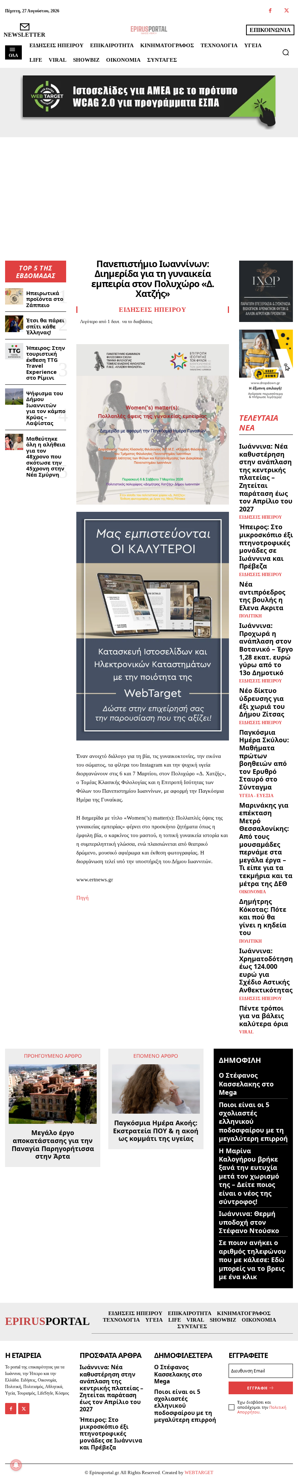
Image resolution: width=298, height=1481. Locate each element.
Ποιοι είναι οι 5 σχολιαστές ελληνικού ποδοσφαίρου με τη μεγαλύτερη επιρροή (253, 1121)
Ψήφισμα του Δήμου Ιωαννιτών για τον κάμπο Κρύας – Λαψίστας (45, 408)
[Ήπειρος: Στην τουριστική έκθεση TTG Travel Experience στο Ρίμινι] (14, 351)
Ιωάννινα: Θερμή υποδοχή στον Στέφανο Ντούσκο (249, 1222)
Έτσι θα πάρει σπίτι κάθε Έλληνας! (45, 326)
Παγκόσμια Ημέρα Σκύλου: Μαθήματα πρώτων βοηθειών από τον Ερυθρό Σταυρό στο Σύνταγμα (264, 759)
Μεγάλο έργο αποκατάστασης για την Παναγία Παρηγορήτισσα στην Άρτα (53, 1144)
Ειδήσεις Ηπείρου (152, 309)
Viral (246, 1032)
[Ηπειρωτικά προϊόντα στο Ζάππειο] (14, 296)
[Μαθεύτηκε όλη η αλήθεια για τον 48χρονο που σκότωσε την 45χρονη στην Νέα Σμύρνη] (14, 442)
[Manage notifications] (16, 1465)
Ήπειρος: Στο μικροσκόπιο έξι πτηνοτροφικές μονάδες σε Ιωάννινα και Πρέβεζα (266, 546)
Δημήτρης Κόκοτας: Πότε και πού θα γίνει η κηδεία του (262, 917)
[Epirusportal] (149, 30)
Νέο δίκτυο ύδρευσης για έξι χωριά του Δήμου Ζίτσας (262, 702)
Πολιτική (250, 616)
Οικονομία (252, 892)
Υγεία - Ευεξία (256, 795)
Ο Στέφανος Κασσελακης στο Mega (246, 1084)
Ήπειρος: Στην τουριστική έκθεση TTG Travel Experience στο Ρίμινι (45, 363)
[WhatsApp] (133, 334)
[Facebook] (270, 11)
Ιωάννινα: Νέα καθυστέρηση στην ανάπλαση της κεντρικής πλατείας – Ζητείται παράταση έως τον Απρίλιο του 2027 (266, 477)
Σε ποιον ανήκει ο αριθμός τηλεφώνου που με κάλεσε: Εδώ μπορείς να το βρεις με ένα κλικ (252, 1259)
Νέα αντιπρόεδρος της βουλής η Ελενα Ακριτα (262, 596)
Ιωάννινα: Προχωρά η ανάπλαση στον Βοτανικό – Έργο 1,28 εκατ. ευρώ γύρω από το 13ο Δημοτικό (266, 649)
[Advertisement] (149, 191)
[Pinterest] (117, 334)
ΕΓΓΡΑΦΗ (257, 1388)
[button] (285, 52)
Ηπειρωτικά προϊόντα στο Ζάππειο (44, 299)
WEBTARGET (199, 1472)
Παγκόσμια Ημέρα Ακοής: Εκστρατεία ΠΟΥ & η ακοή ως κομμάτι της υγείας (155, 1131)
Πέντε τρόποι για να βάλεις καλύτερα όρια (263, 1016)
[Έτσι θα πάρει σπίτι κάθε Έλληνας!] (14, 323)
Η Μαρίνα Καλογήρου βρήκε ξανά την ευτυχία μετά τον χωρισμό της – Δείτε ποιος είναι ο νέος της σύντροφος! (249, 1176)
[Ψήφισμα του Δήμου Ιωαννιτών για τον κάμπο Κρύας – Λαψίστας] (14, 396)
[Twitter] (286, 11)
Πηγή (82, 898)
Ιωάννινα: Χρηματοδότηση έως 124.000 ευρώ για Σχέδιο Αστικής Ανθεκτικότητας (266, 970)
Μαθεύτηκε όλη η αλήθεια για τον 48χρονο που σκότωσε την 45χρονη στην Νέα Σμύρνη (45, 456)
